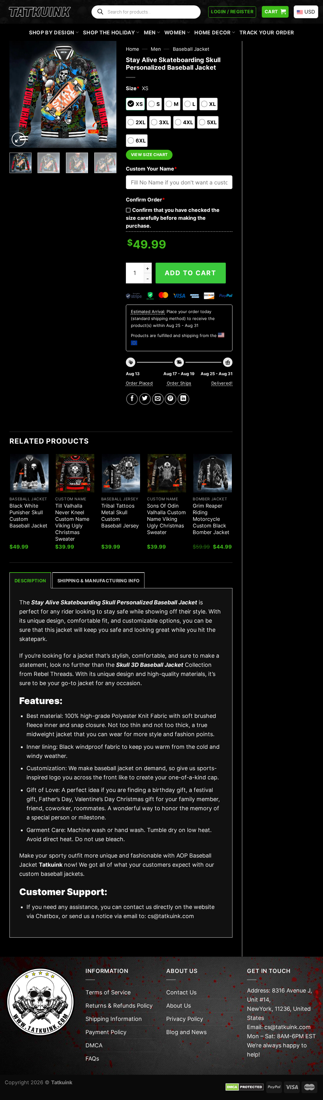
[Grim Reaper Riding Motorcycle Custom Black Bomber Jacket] (212, 473)
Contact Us (181, 992)
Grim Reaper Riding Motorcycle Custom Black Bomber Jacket (211, 519)
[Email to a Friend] (158, 399)
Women (175, 32)
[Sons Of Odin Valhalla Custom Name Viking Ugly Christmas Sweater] (167, 473)
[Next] (106, 94)
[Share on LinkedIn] (183, 399)
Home (132, 49)
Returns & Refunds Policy (119, 1005)
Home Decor (212, 32)
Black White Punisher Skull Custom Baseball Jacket (28, 516)
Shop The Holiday (109, 32)
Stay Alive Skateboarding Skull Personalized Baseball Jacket (114, 602)
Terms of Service (108, 992)
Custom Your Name (151, 169)
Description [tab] (30, 580)
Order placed (139, 383)
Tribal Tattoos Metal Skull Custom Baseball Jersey (120, 516)
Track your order (266, 32)
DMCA (94, 1045)
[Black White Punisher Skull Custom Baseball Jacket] (29, 473)
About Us (178, 1005)
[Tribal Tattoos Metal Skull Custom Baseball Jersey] (121, 473)
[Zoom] (19, 139)
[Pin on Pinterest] (170, 399)
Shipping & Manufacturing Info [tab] (98, 580)
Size (132, 88)
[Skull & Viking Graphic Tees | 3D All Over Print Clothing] (40, 12)
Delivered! (221, 383)
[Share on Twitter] (145, 399)
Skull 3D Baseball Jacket (149, 664)
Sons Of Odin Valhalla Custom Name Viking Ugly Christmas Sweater (166, 519)
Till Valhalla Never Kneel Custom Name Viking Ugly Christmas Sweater (72, 522)
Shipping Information (113, 1019)
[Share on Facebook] (132, 399)
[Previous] (19, 94)
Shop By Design (51, 32)
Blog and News (186, 1032)
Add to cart (190, 273)
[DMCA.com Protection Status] (245, 1087)
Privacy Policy (184, 1019)
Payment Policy (105, 1032)
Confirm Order (145, 199)
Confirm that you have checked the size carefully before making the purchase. (173, 218)
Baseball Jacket (191, 49)
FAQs (92, 1058)
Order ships (179, 383)
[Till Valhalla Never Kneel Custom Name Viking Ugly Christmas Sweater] (75, 473)
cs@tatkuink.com (171, 916)
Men (150, 32)
